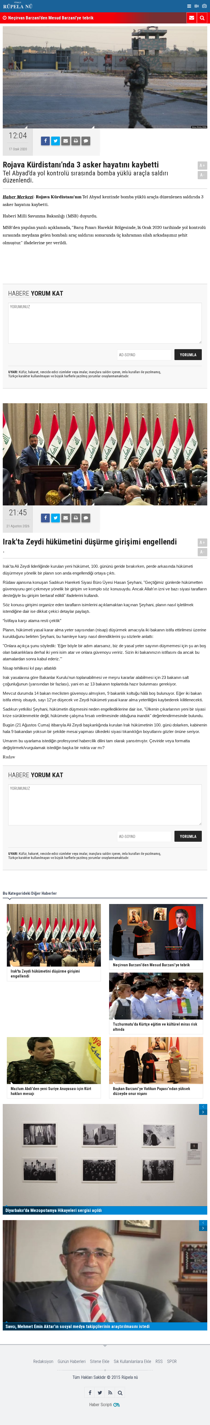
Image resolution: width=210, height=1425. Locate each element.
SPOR (172, 1361)
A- (202, 175)
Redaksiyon (43, 1361)
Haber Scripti (100, 1404)
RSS (159, 1361)
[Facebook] (45, 141)
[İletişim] (191, 17)
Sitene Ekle (99, 1361)
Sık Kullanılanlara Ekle (132, 1361)
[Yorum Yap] (85, 141)
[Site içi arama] (202, 17)
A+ (202, 165)
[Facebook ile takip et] (90, 1392)
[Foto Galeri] (204, 6)
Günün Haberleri (72, 1361)
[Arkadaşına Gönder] (65, 141)
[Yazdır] (75, 141)
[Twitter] (55, 141)
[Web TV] (197, 6)
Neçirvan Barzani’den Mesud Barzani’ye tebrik (51, 17)
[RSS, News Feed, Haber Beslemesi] (110, 1392)
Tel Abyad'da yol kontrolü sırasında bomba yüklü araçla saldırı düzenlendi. (85, 177)
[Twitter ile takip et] (100, 1392)
